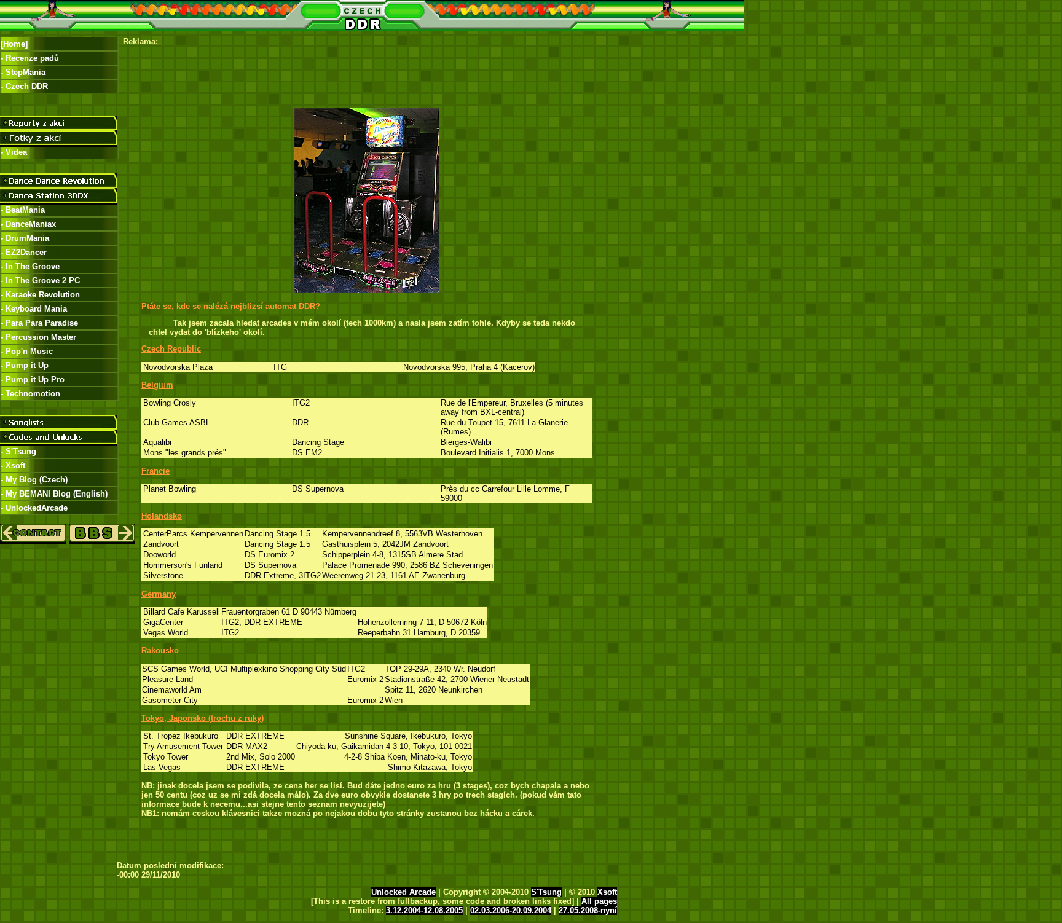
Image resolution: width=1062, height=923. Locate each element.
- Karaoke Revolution (40, 294)
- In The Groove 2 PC (40, 280)
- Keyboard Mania (34, 308)
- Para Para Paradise (39, 323)
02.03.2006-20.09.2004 (510, 910)
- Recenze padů (30, 58)
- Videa (14, 152)
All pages (599, 901)
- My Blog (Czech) (34, 479)
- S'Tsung (18, 451)
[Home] (14, 44)
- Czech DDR (24, 86)
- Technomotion (30, 393)
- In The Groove (30, 266)
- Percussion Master (38, 337)
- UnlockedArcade (34, 508)
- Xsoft (13, 465)
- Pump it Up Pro (33, 379)
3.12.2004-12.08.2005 (424, 910)
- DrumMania (25, 238)
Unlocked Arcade (403, 892)
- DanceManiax (28, 224)
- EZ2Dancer (24, 252)
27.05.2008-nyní (588, 910)
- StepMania (23, 72)
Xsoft (607, 892)
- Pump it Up (25, 365)
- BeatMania (23, 209)
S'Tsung (546, 892)
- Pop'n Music (27, 351)
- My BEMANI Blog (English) (54, 493)
